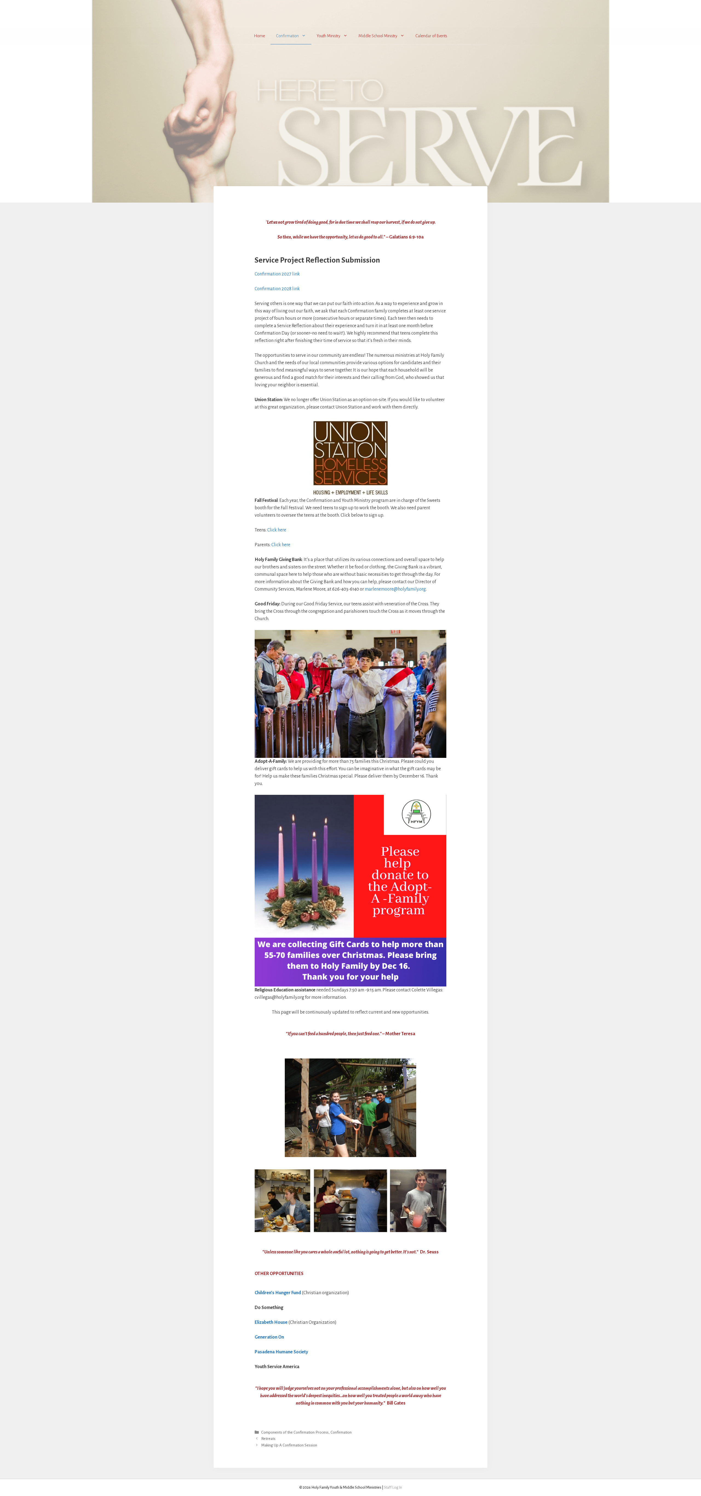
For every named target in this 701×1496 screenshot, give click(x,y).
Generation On (269, 1337)
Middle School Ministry (377, 36)
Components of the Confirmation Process (295, 1433)
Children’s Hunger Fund (278, 1292)
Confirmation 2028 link (277, 288)
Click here (276, 530)
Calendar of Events (431, 36)
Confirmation (287, 36)
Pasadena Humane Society (281, 1352)
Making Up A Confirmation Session (289, 1445)
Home (259, 36)
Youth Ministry (328, 36)
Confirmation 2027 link (277, 274)
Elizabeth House (271, 1322)
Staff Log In (393, 1487)
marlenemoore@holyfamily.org (395, 589)
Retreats (268, 1439)
